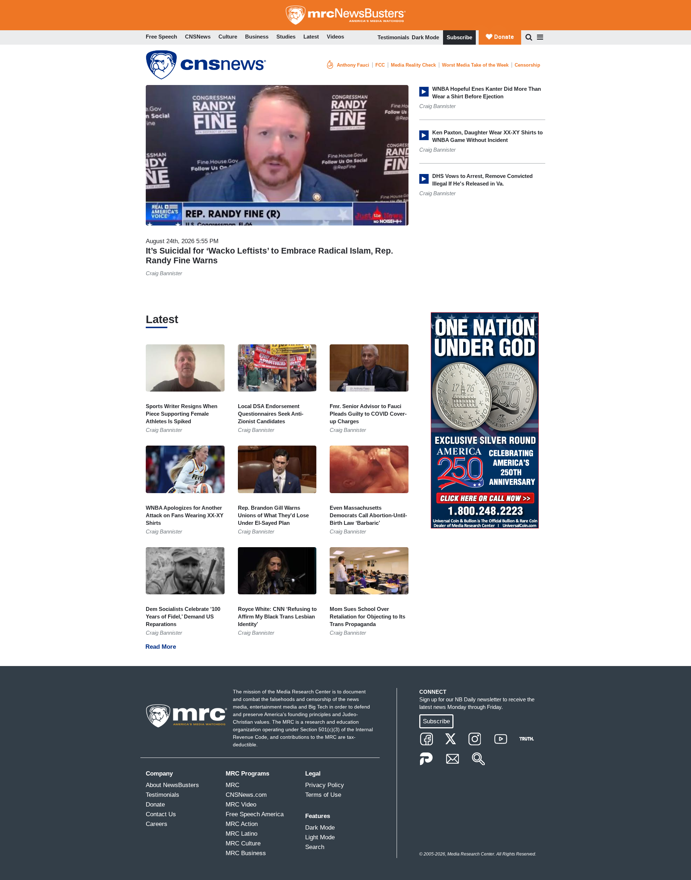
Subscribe (459, 37)
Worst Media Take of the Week (475, 65)
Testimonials (393, 37)
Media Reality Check (413, 65)
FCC (380, 65)
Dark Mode (425, 37)
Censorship (527, 65)
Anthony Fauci (353, 65)
